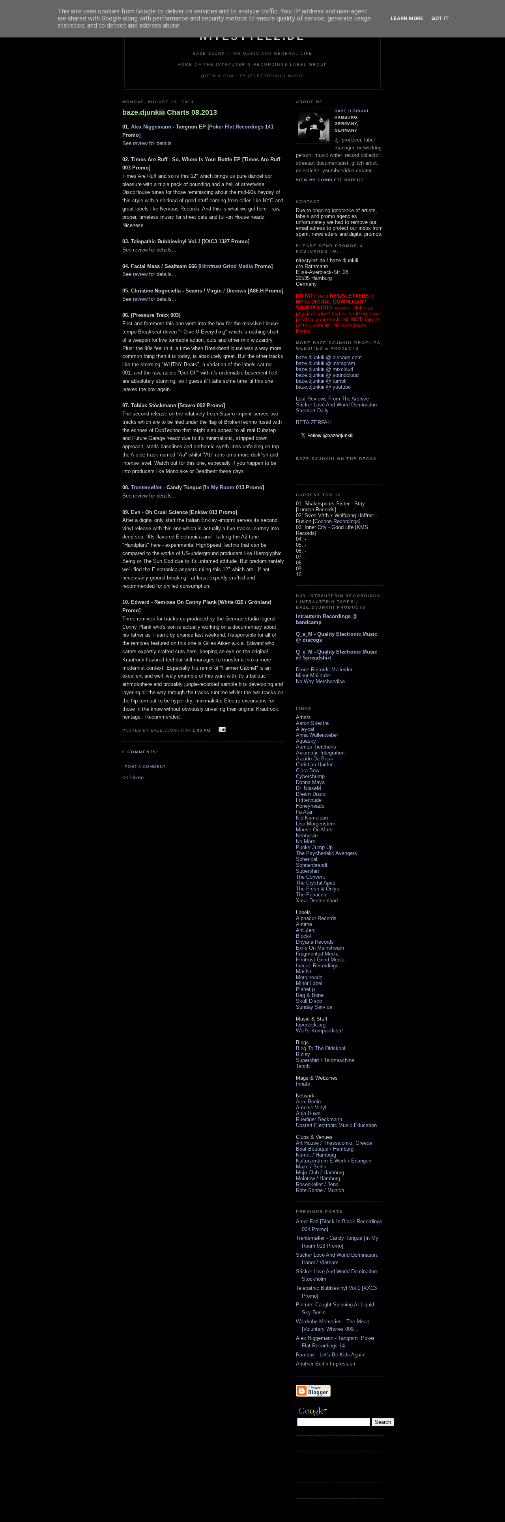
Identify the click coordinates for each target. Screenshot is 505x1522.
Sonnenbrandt (311, 865)
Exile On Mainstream (320, 948)
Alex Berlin (308, 1102)
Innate (303, 1084)
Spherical (306, 859)
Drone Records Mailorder (324, 670)
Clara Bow (307, 770)
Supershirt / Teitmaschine (325, 1060)
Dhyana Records (315, 942)
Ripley (303, 1054)
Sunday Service (314, 1007)
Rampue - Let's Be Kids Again (330, 1355)
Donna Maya (310, 782)
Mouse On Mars (314, 830)
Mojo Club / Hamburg (320, 1172)
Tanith (303, 1066)
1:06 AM (201, 730)
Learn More (407, 18)
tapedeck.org (310, 1025)
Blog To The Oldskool (320, 1048)
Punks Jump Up (314, 847)
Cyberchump (310, 776)
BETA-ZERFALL (314, 422)
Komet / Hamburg (316, 1155)
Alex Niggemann (151, 127)
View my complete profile (330, 180)
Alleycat (305, 729)
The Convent (310, 877)
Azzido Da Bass (314, 759)
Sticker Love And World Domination (336, 405)
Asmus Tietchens (316, 747)
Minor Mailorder (313, 675)
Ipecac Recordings (317, 966)
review (140, 143)
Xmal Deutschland (317, 901)
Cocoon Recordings (336, 521)
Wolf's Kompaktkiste (319, 1031)
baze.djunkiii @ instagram (325, 363)
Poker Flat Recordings (236, 127)
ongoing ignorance (333, 210)
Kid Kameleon (312, 818)
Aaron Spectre (312, 723)
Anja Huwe (308, 1113)
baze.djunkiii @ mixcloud (324, 369)
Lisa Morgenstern (315, 824)
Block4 (304, 936)
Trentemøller (146, 487)
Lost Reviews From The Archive (332, 399)
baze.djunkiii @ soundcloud (327, 375)
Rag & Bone (310, 995)
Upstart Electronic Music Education (336, 1125)
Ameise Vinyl (311, 1107)
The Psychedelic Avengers (326, 853)
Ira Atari (305, 812)
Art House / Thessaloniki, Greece (334, 1143)
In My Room (219, 487)
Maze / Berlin (311, 1167)
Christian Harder (314, 765)
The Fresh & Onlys (317, 889)
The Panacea (311, 895)
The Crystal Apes (315, 883)
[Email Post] (221, 730)
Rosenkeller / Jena (317, 1184)
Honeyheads (310, 806)
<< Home (133, 778)
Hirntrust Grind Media (226, 266)
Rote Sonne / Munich (320, 1190)
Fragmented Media (317, 954)
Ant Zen (305, 930)
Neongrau (307, 835)
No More (305, 841)
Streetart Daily (312, 411)
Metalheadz (309, 977)
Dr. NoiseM (308, 788)
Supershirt (307, 871)
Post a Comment (145, 766)
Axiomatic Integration (320, 753)
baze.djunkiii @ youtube (323, 387)
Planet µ (305, 989)
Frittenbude (309, 800)
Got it (440, 18)
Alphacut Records (316, 918)
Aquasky (306, 741)
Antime (304, 924)
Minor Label (309, 983)
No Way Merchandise (320, 681)
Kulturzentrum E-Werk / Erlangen (333, 1161)
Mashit (303, 971)
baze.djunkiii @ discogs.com (329, 357)
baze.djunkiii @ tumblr (321, 381)
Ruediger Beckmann (319, 1119)
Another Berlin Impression (325, 1364)
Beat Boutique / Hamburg (325, 1149)
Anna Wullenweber (317, 735)
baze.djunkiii (351, 111)
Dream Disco (310, 794)
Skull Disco (309, 1001)
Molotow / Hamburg (318, 1178)
